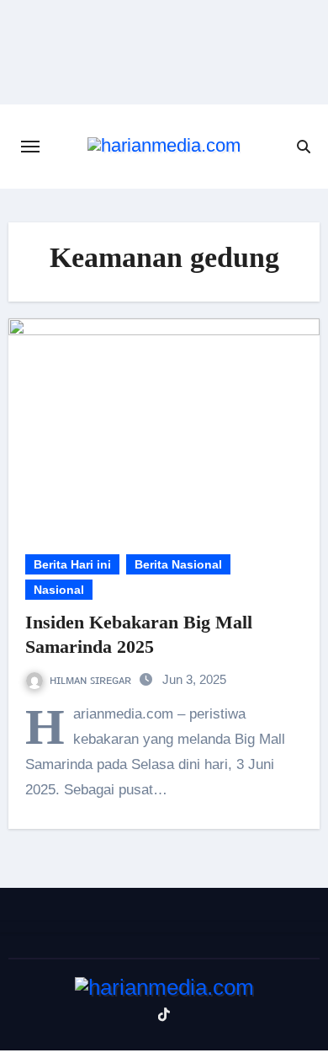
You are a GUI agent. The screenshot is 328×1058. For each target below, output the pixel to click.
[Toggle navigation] (30, 146)
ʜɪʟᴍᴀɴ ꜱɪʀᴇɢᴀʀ (92, 679)
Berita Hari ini (72, 564)
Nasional (59, 589)
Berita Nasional (178, 564)
